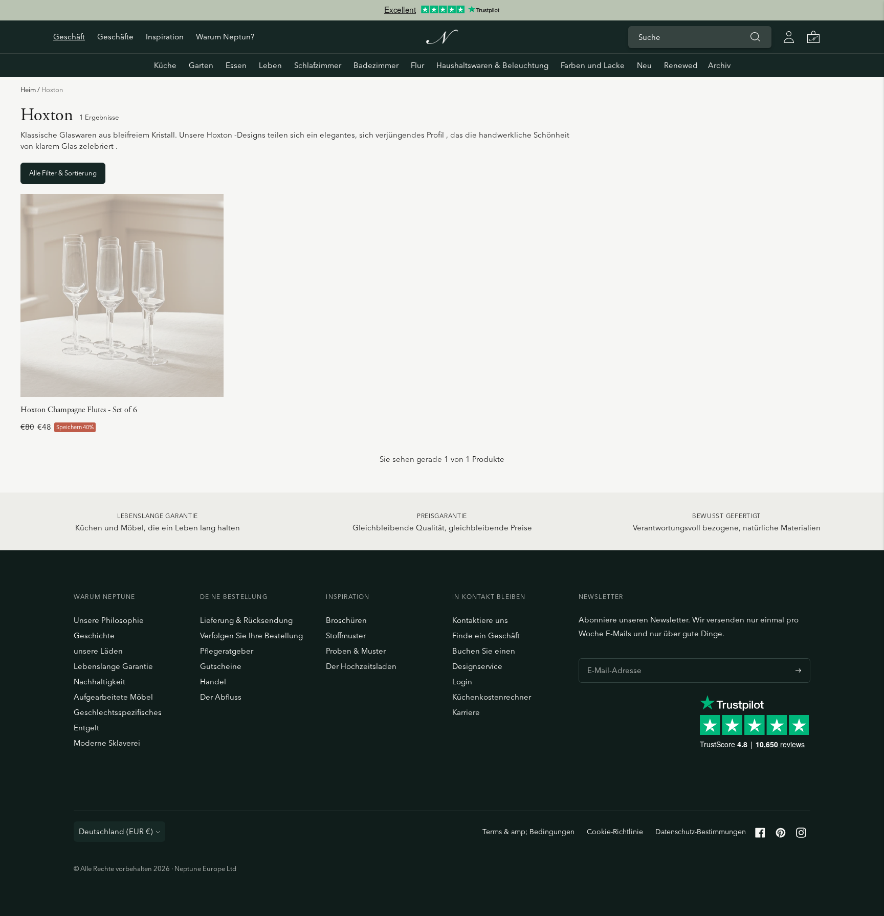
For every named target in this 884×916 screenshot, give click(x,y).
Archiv (719, 65)
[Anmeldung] (789, 37)
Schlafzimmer (317, 65)
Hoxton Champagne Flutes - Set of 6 (78, 410)
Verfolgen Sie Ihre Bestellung (251, 635)
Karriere (466, 712)
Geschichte (94, 635)
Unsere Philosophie (109, 620)
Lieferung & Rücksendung (246, 620)
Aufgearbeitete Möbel (113, 697)
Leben (270, 65)
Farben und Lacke (593, 65)
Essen (236, 65)
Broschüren (346, 620)
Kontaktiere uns (480, 620)
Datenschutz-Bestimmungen (700, 831)
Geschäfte (115, 36)
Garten (201, 65)
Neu (644, 65)
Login (462, 681)
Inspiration (165, 36)
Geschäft (69, 36)
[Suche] (755, 36)
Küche (165, 65)
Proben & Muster (356, 651)
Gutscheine (220, 666)
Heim (28, 89)
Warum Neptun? (225, 36)
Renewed (681, 65)
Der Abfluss (220, 697)
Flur (417, 65)
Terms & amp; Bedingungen (528, 831)
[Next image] (212, 295)
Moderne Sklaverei (107, 743)
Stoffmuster (346, 635)
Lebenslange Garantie (113, 666)
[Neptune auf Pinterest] (781, 835)
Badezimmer (376, 65)
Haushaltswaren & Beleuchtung (492, 65)
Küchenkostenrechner (491, 697)
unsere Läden (98, 651)
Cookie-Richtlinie (615, 831)
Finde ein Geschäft (486, 635)
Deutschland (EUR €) (116, 831)
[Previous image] (32, 295)
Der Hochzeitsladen (361, 666)
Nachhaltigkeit (99, 681)
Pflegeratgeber (226, 651)
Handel (213, 681)
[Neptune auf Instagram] (801, 835)
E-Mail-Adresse (611, 658)
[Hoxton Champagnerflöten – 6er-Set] (122, 295)
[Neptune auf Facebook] (760, 835)
